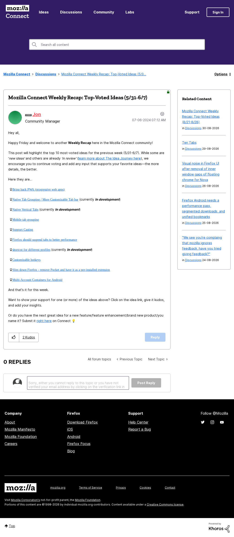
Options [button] (221, 74)
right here (44, 321)
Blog (71, 451)
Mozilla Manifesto (20, 429)
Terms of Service (90, 487)
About (10, 422)
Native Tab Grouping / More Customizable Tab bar (45, 199)
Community (103, 12)
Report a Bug (139, 429)
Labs (129, 12)
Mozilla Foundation (21, 436)
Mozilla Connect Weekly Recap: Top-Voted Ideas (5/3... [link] (103, 74)
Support (192, 12)
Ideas (44, 12)
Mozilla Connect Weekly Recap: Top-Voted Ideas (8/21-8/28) (201, 116)
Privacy (121, 487)
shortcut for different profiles (31, 249)
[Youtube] (222, 422)
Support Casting (22, 229)
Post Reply (146, 383)
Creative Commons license (165, 504)
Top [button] (12, 526)
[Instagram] (212, 422)
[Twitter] (203, 422)
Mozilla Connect (17, 12)
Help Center (138, 422)
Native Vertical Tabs (25, 209)
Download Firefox (82, 422)
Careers (11, 443)
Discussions (71, 12)
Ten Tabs (189, 142)
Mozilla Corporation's (25, 500)
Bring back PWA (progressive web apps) (38, 189)
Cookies (145, 487)
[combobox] (117, 44)
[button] (13, 337)
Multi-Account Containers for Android (37, 279)
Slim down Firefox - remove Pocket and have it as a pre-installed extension (61, 269)
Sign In (218, 12)
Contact (170, 487)
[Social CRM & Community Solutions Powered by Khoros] (219, 527)
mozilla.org (57, 487)
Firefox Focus (78, 443)
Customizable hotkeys (26, 259)
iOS (70, 429)
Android (73, 436)
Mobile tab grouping (25, 219)
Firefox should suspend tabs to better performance (44, 239)
